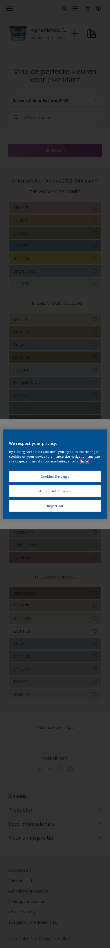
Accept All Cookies (55, 491)
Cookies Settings (55, 476)
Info (84, 461)
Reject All (55, 505)
